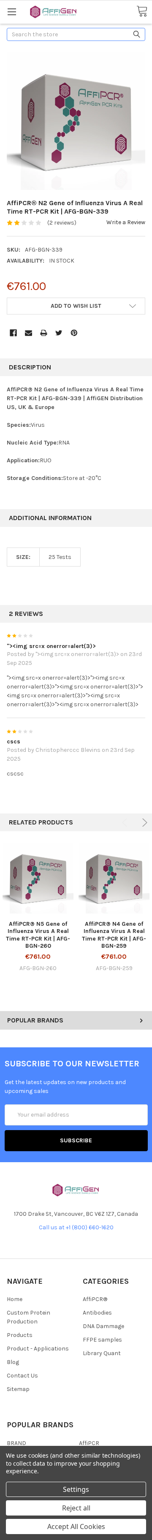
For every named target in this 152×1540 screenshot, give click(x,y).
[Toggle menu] (11, 11)
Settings (76, 1489)
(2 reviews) (61, 222)
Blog (13, 1362)
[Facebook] (13, 332)
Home (14, 1299)
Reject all (76, 1508)
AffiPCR (89, 1443)
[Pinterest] (74, 332)
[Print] (43, 332)
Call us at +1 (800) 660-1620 (76, 1227)
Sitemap (18, 1389)
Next (143, 822)
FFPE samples (102, 1339)
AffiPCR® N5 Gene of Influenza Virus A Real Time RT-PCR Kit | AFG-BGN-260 (38, 935)
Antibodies (97, 1312)
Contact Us (22, 1375)
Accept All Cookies (76, 1526)
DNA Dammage (103, 1326)
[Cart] (142, 11)
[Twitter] (58, 332)
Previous (126, 822)
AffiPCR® (95, 1299)
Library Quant (102, 1353)
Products (20, 1335)
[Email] (28, 332)
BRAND (16, 1443)
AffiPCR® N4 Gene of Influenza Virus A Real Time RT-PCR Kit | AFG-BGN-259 (114, 935)
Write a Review (125, 222)
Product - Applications (38, 1348)
